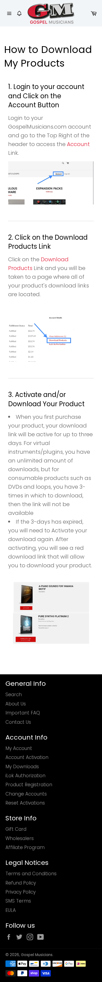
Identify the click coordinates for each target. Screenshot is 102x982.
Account (78, 144)
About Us (15, 704)
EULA (10, 910)
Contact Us (18, 722)
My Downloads (22, 766)
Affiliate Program (25, 847)
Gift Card (15, 829)
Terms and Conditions (31, 873)
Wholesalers (19, 838)
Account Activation (26, 757)
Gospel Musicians (36, 954)
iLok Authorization (25, 775)
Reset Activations (25, 803)
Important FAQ (22, 713)
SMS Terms (18, 901)
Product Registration (28, 784)
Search (13, 694)
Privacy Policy (20, 892)
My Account (18, 748)
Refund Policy (20, 883)
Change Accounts (26, 794)
